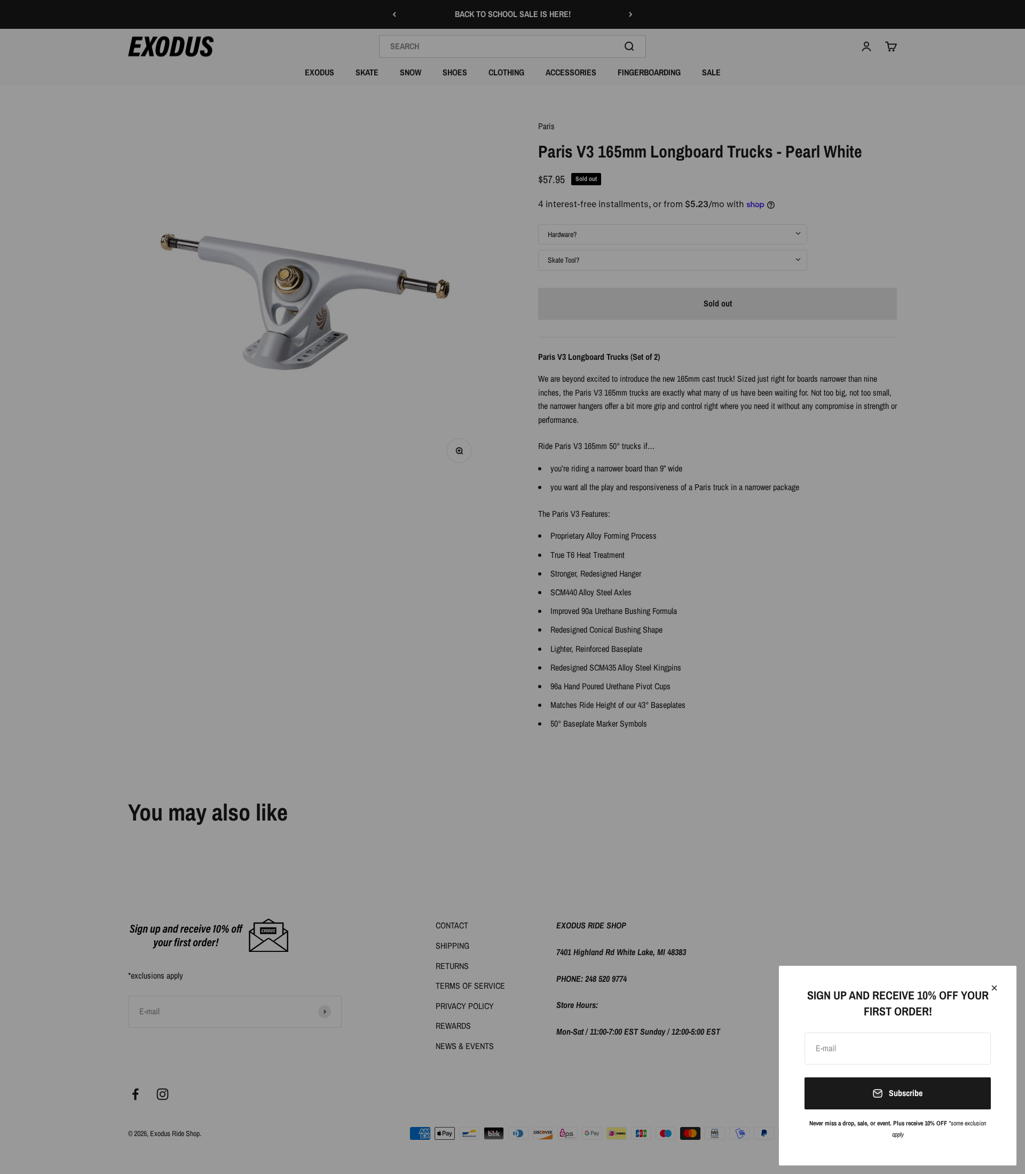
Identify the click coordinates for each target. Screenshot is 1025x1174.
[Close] (994, 988)
